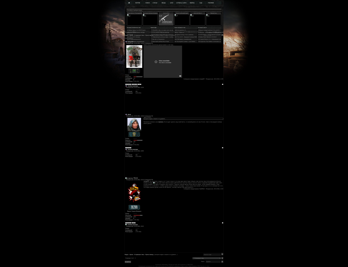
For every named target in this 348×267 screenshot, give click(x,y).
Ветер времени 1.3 (181, 30)
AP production (182, 264)
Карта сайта (184, 266)
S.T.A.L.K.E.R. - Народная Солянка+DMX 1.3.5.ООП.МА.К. (190, 37)
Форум (126, 35)
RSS (199, 266)
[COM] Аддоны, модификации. (184, 39)
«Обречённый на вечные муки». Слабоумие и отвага (166, 37)
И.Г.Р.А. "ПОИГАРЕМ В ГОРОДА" (136, 32)
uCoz (208, 266)
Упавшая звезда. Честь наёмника (184, 34)
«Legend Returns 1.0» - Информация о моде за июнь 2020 (214, 39)
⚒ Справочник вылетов (134, 39)
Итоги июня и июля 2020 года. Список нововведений (166, 34)
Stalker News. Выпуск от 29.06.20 (208, 37)
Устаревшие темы (139, 254)
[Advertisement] (183, 101)
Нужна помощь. (149, 254)
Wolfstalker (165, 264)
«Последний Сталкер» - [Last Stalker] (185, 41)
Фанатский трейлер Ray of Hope (160, 41)
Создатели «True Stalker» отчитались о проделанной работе (215, 41)
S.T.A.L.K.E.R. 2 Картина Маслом (160, 32)
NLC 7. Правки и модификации (136, 41)
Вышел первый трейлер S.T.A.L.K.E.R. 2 (209, 30)
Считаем (130, 34)
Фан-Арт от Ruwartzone (158, 39)
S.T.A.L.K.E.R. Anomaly (134, 37)
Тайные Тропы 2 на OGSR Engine (137, 30)
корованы (160, 122)
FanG (176, 264)
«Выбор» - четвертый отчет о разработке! (210, 32)
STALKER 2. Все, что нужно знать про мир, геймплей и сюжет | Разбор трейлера (173, 30)
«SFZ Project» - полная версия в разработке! (211, 34)
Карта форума (193, 266)
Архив (131, 254)
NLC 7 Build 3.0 (180, 32)
